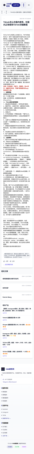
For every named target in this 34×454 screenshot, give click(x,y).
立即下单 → (5, 436)
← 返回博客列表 (8, 264)
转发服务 (4, 401)
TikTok (4, 415)
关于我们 (4, 426)
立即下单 (16, 5)
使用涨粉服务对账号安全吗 (10, 279)
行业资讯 (4, 429)
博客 (6, 12)
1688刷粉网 (9, 5)
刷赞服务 (4, 395)
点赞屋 (28, 449)
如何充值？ (6, 288)
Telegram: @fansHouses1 (10, 382)
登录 (23, 5)
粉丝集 (15, 449)
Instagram (5, 412)
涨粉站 (6, 449)
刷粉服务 (4, 391)
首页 (1, 12)
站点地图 (4, 432)
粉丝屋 (11, 449)
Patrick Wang (7, 297)
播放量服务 (5, 398)
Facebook (5, 409)
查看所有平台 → (6, 418)
